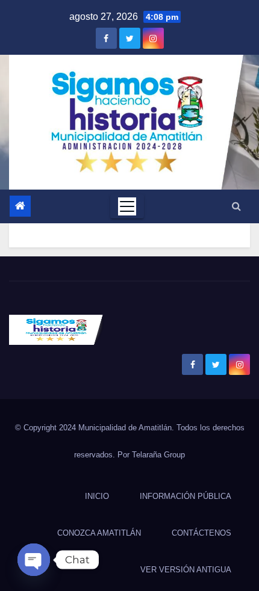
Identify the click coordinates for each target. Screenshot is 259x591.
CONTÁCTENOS (201, 532)
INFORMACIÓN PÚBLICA (185, 496)
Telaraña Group (158, 454)
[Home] (20, 206)
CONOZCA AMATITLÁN (99, 532)
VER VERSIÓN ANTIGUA (185, 569)
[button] (236, 206)
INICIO (97, 496)
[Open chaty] (33, 559)
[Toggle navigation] (127, 206)
